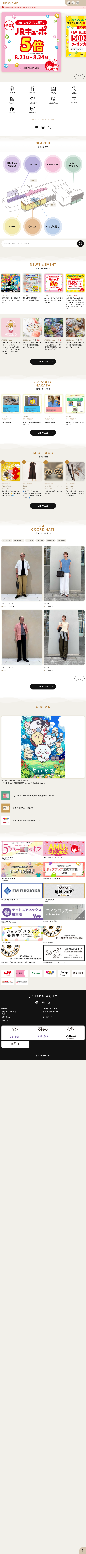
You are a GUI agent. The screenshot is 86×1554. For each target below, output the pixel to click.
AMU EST (53, 164)
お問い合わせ (5, 1017)
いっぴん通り (53, 226)
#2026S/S (50, 540)
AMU (12, 226)
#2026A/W (7, 540)
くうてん (32, 226)
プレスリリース (47, 1017)
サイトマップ (5, 1020)
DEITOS (32, 164)
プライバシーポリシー (50, 1008)
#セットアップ (18, 540)
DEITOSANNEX (12, 164)
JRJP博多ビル (73, 164)
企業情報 (4, 1008)
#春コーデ (40, 540)
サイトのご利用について (50, 1012)
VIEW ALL (43, 361)
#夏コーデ (61, 540)
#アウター (30, 540)
